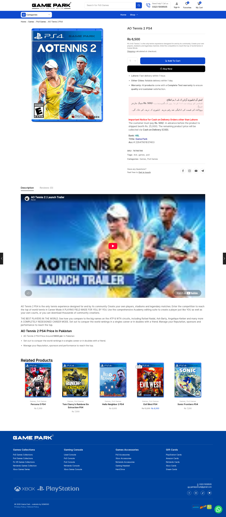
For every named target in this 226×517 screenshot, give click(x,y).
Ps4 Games (41, 22)
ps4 (148, 155)
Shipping (131, 51)
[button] (177, 5)
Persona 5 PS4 (38, 404)
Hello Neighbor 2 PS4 (113, 404)
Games (31, 22)
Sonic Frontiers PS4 (188, 404)
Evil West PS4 (150, 404)
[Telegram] (202, 170)
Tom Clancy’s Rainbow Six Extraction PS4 (75, 406)
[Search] (139, 5)
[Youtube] (196, 170)
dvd (135, 155)
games (142, 155)
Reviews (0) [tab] (46, 187)
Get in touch (145, 172)
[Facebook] (183, 170)
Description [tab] (27, 187)
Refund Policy (33, 507)
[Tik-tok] (203, 493)
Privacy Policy (20, 507)
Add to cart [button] (38, 381)
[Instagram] (189, 170)
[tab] (27, 188)
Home (23, 22)
